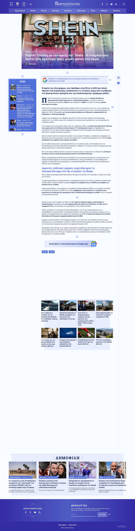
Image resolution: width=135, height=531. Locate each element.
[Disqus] (77, 378)
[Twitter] (107, 4)
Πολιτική (55, 11)
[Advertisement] (77, 278)
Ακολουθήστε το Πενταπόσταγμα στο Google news (68, 244)
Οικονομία (68, 11)
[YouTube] (111, 4)
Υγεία (93, 11)
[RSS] (116, 4)
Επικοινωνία (72, 525)
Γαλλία (52, 252)
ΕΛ (31, 4)
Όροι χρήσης (62, 525)
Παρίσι (45, 252)
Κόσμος (43, 11)
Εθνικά (33, 11)
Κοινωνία (116, 11)
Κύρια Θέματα (20, 11)
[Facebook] (102, 4)
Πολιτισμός (81, 11)
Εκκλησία (104, 11)
